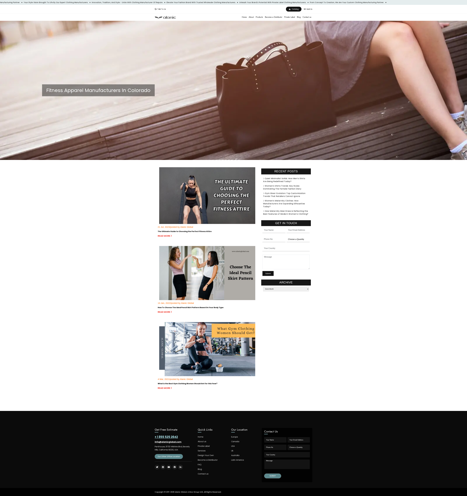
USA (233, 446)
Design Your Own (206, 455)
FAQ (199, 464)
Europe (234, 436)
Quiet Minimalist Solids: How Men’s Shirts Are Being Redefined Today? (284, 180)
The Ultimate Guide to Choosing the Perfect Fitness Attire (185, 231)
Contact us (307, 17)
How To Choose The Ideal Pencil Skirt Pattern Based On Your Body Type (191, 307)
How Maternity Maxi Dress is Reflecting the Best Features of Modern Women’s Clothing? (285, 212)
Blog (299, 17)
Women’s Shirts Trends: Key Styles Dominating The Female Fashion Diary (282, 187)
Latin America (237, 460)
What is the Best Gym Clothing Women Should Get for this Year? (187, 383)
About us (202, 441)
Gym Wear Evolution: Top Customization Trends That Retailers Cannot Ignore (284, 195)
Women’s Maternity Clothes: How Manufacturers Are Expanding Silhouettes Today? (284, 203)
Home (244, 17)
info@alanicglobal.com (168, 441)
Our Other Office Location (169, 456)
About (251, 17)
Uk (232, 450)
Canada (235, 441)
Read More (164, 235)
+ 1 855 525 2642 (166, 437)
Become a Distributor (273, 17)
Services (202, 450)
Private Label (289, 17)
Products (259, 17)
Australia (235, 455)
